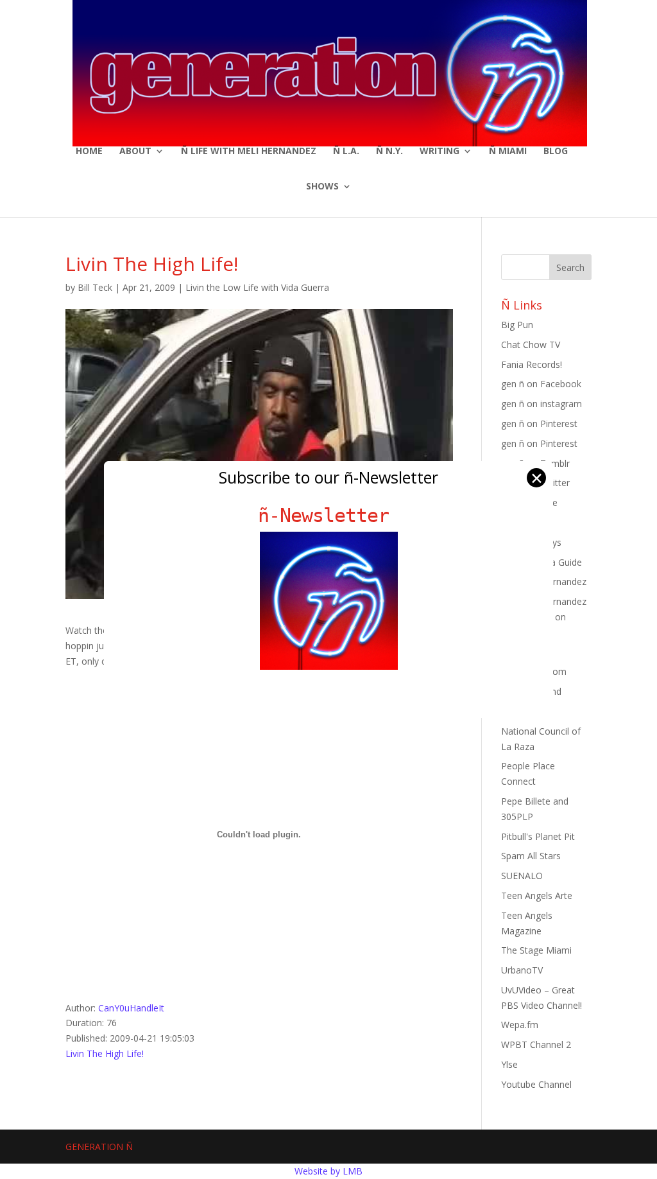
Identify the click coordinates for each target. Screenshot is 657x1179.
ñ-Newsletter (329, 515)
